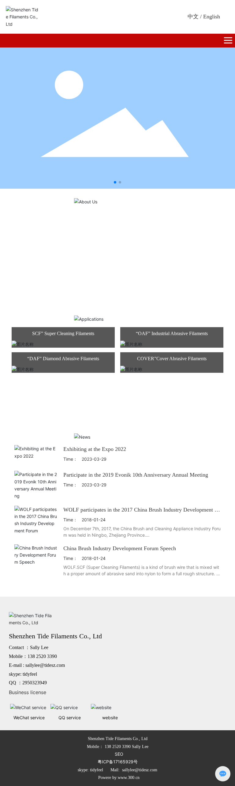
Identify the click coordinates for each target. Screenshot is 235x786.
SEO (119, 754)
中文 (193, 16)
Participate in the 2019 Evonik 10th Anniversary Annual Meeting (135, 475)
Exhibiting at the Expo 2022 (94, 449)
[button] (115, 182)
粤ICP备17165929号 (118, 761)
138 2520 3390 (42, 656)
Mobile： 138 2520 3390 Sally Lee (117, 746)
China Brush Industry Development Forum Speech (119, 548)
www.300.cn (129, 777)
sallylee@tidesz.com (45, 665)
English (211, 16)
